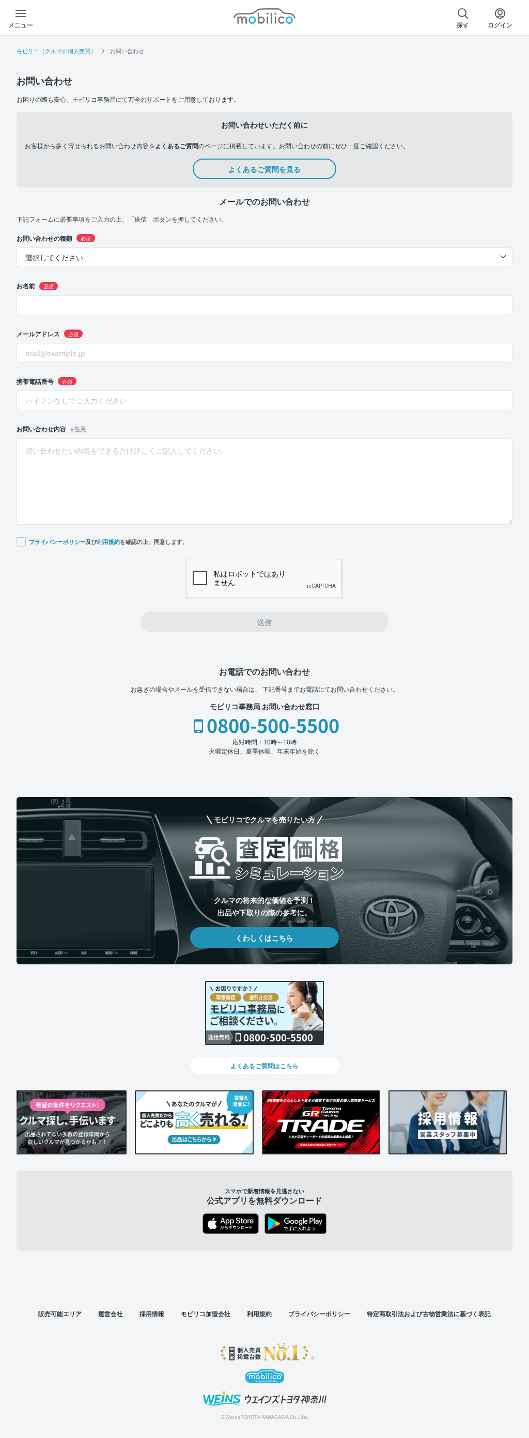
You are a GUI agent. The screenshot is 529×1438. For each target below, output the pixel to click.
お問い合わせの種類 (54, 237)
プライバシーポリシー (57, 541)
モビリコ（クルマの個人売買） (56, 50)
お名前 (35, 285)
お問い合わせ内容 (51, 428)
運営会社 (110, 1313)
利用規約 (108, 541)
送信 (264, 622)
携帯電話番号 (44, 381)
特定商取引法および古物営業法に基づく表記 (429, 1313)
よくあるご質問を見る (264, 169)
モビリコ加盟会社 (205, 1313)
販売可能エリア (60, 1313)
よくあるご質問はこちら (264, 1065)
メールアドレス (48, 333)
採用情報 (151, 1313)
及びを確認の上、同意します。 (108, 541)
